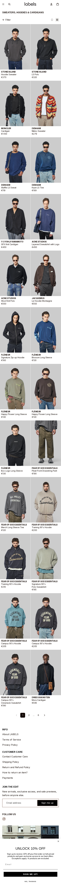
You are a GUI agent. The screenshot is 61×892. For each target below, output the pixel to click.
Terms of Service (11, 739)
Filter (8, 19)
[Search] (9, 4)
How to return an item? (15, 772)
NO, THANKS (30, 881)
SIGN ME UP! (30, 874)
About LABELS (10, 734)
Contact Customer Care (15, 756)
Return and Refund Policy (16, 767)
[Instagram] (4, 819)
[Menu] (3, 4)
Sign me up (47, 802)
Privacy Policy (10, 744)
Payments (7, 777)
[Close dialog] (58, 841)
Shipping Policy (10, 761)
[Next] (44, 715)
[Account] (51, 4)
